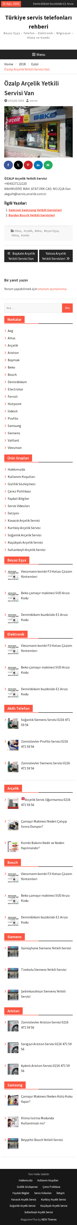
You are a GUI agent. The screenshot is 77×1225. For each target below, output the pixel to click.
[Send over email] (48, 165)
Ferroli (13, 396)
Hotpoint (15, 404)
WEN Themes (48, 1219)
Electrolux (15, 389)
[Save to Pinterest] (28, 165)
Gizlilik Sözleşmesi (21, 484)
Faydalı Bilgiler (18, 498)
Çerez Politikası (19, 491)
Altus (18, 231)
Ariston (13, 352)
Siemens (14, 433)
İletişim (13, 513)
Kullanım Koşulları (21, 476)
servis (34, 100)
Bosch (12, 374)
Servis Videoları (19, 506)
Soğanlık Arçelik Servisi (24, 535)
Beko (38, 231)
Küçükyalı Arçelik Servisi (25, 542)
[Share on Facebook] (8, 165)
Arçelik (28, 231)
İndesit (13, 411)
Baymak (13, 360)
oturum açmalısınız (52, 289)
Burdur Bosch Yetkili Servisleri (32, 215)
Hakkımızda (16, 469)
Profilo (13, 418)
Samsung (14, 426)
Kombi (25, 235)
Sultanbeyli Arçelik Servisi (26, 550)
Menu (40, 54)
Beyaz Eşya (51, 231)
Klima (15, 235)
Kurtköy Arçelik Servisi (24, 528)
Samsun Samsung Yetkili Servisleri (35, 210)
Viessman (15, 447)
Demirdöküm (17, 382)
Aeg (10, 331)
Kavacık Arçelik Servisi (24, 520)
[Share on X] (18, 165)
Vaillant (13, 440)
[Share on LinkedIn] (38, 165)
